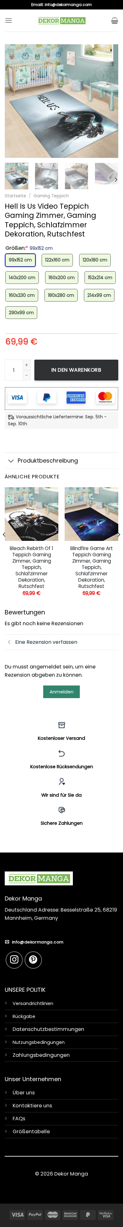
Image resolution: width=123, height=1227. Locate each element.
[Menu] (9, 20)
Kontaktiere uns (32, 1105)
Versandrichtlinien (33, 1003)
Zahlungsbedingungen (41, 1055)
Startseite (15, 196)
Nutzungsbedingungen (39, 1042)
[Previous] (14, 101)
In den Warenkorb (76, 370)
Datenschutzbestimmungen (48, 1029)
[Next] (108, 101)
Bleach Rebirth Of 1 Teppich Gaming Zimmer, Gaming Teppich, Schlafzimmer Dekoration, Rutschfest (31, 567)
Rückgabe (24, 1016)
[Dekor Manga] (61, 20)
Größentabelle (31, 1131)
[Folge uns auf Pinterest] (33, 960)
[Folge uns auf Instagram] (14, 960)
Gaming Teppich (51, 196)
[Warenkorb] (114, 20)
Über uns (24, 1092)
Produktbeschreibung (48, 460)
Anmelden (61, 691)
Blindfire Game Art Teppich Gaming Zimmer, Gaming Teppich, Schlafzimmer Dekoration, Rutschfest (91, 567)
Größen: (29, 248)
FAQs (19, 1118)
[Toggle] (11, 461)
